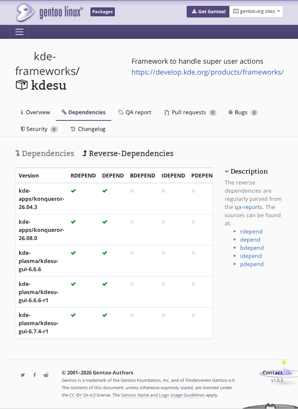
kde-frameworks (45, 63)
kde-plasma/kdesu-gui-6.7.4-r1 (39, 323)
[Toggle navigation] (19, 32)
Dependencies (86, 112)
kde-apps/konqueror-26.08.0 (41, 230)
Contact (273, 372)
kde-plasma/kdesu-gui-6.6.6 (39, 261)
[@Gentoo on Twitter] (21, 375)
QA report (137, 112)
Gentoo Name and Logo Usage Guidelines (163, 395)
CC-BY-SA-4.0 (82, 395)
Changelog (91, 128)
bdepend (252, 247)
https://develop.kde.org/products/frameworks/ (208, 72)
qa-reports (248, 207)
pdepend (252, 264)
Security (40, 128)
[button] (208, 11)
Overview (37, 112)
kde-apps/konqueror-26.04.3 (41, 199)
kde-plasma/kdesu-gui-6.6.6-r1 (39, 292)
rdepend (251, 231)
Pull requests (192, 112)
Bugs (244, 112)
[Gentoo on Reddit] (44, 375)
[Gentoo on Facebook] (32, 375)
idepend (251, 255)
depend (250, 239)
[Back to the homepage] (49, 12)
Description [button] (249, 171)
